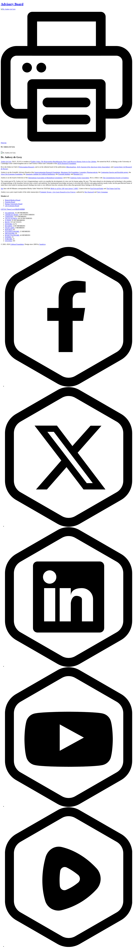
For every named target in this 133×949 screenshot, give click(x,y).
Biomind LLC (78, 174)
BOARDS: (8, 226)
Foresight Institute (64, 174)
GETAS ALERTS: (11, 218)
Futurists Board (10, 202)
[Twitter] (68, 526)
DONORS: (8, 224)
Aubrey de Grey (6, 161)
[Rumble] (68, 946)
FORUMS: (8, 239)
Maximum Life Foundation (70, 172)
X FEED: (8, 220)
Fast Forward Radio (96, 188)
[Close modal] (1, 151)
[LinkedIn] (68, 666)
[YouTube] (68, 806)
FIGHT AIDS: (10, 228)
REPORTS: (9, 229)
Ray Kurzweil (89, 192)
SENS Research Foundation (66, 163)
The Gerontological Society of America (116, 178)
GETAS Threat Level (13, 209)
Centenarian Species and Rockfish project (114, 172)
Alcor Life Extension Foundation (12, 174)
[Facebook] (68, 386)
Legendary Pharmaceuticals (88, 172)
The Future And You (113, 188)
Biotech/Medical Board (12, 200)
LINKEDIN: (9, 216)
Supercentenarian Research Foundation (47, 172)
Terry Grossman (102, 192)
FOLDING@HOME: (12, 231)
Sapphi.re (42, 244)
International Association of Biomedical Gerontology (45, 178)
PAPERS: (8, 237)
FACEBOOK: (10, 213)
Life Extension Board (12, 206)
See (2, 188)
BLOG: (7, 222)
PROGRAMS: (10, 233)
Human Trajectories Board (13, 204)
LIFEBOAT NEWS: (12, 215)
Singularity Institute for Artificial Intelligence (40, 174)
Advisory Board (12, 4)
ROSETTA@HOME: (12, 235)
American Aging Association (79, 178)
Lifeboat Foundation (17, 244)
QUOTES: (8, 241)
